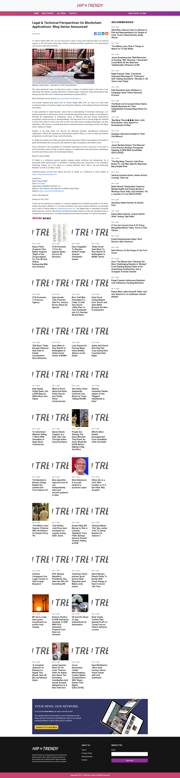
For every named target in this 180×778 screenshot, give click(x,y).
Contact (84, 760)
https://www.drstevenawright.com (69, 99)
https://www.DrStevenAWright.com (51, 191)
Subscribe (129, 760)
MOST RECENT (48, 13)
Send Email (41, 184)
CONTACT (73, 13)
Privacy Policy (87, 753)
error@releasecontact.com (66, 209)
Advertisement (87, 757)
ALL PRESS (61, 13)
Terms (84, 750)
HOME (36, 13)
